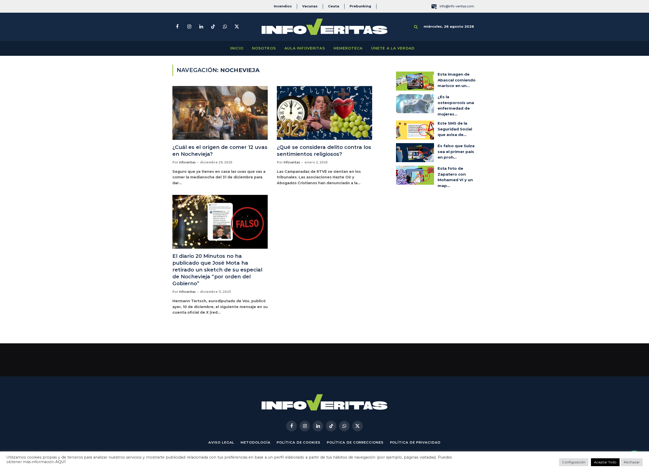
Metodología (255, 442)
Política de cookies (298, 442)
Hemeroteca (348, 48)
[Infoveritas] (324, 26)
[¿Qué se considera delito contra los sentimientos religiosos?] (324, 113)
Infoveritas (187, 162)
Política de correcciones (355, 442)
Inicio (236, 48)
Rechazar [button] (632, 462)
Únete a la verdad (392, 48)
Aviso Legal (221, 442)
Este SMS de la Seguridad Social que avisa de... (455, 129)
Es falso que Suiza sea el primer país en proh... (456, 151)
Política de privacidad (415, 442)
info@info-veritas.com (457, 6)
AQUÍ (60, 462)
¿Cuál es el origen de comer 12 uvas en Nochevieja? (219, 150)
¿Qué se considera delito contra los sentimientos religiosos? (324, 150)
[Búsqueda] (416, 26)
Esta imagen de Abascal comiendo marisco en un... (457, 80)
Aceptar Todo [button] (605, 462)
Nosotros (264, 48)
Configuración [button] (573, 462)
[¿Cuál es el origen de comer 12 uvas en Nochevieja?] (220, 113)
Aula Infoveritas (304, 48)
